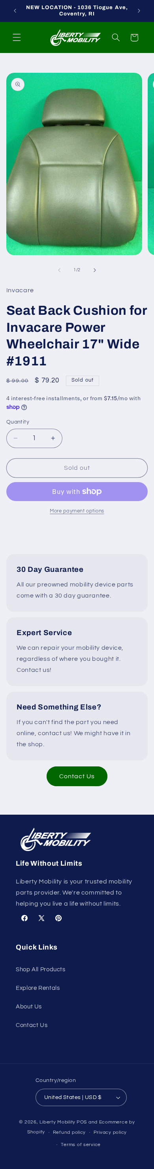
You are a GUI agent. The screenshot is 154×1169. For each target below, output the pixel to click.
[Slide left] (59, 270)
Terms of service (81, 1145)
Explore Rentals (38, 988)
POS (82, 1122)
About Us (29, 1007)
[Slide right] (94, 270)
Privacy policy (110, 1132)
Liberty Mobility (57, 1122)
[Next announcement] (139, 10)
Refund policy (69, 1132)
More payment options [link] (77, 511)
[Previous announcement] (15, 10)
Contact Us (77, 776)
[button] (17, 37)
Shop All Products (41, 969)
